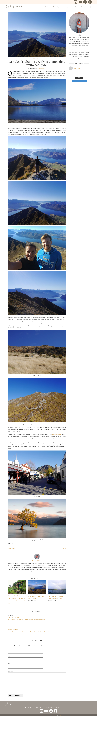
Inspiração (66, 6)
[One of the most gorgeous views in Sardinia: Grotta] (84, 74)
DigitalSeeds (62, 715)
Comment (10, 671)
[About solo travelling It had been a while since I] (84, 72)
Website (10, 663)
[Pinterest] (85, 2)
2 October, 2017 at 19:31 (13, 629)
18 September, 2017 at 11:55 (13, 617)
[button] (90, 7)
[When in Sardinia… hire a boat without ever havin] (70, 74)
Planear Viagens (57, 6)
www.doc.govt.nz (56, 434)
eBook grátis (83, 6)
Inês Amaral (12, 548)
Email (9, 656)
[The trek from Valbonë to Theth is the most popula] (77, 72)
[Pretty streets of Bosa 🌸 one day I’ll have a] (77, 74)
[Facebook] (90, 2)
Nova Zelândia (37, 59)
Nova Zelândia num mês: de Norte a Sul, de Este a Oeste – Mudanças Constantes (29, 632)
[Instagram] (76, 2)
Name (9, 649)
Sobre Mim (74, 6)
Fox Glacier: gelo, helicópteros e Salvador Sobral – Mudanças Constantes (26, 619)
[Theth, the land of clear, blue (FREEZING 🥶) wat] (70, 72)
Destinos (47, 6)
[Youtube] (80, 2)
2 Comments (42, 68)
